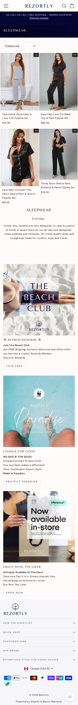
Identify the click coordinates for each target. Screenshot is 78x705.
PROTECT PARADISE (22, 481)
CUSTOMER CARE (15, 641)
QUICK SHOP (11, 632)
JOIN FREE (14, 366)
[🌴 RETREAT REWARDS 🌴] (39, 299)
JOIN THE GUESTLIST (18, 623)
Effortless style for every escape (31, 660)
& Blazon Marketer (51, 701)
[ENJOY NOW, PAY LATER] (39, 526)
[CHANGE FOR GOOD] (39, 411)
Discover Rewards (14, 357)
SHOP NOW (14, 592)
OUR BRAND (11, 650)
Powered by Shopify (28, 701)
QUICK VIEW (20, 106)
